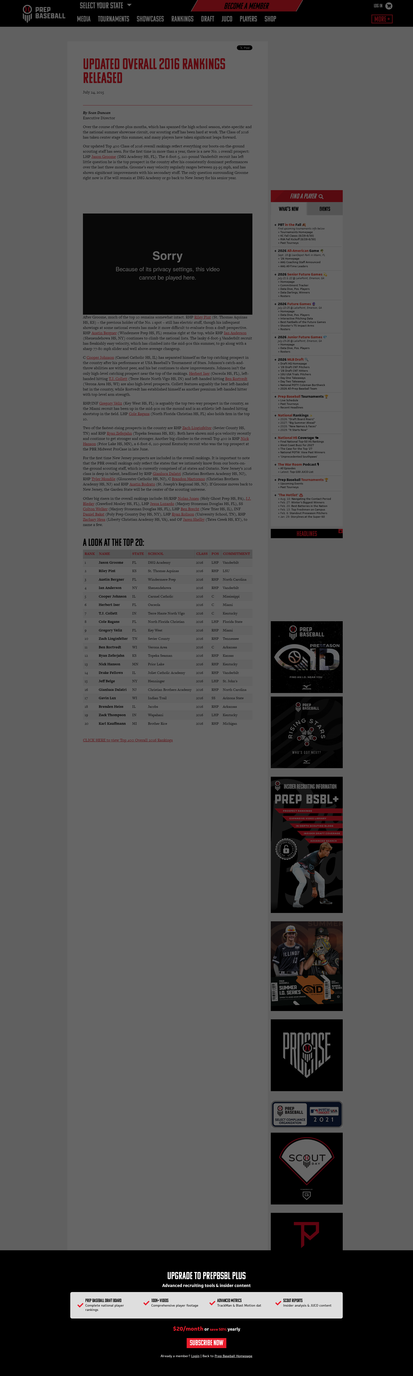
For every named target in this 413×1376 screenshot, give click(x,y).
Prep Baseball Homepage (233, 1356)
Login (195, 1356)
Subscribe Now (206, 1343)
